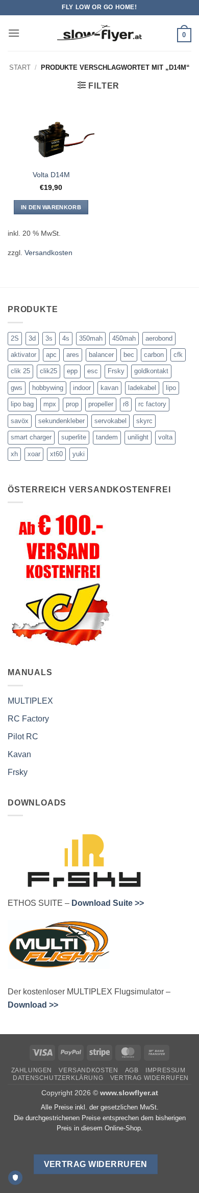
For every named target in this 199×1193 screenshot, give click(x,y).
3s (49, 338)
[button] (14, 32)
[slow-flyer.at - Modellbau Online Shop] (99, 33)
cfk (178, 354)
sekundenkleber (61, 421)
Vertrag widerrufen (149, 1077)
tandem (107, 437)
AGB (132, 1070)
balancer (101, 354)
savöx (20, 421)
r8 (126, 404)
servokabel (110, 421)
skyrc (144, 421)
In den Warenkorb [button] (51, 207)
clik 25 (20, 371)
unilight (138, 437)
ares (72, 354)
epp (72, 371)
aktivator (23, 354)
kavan (109, 388)
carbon (154, 354)
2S (15, 338)
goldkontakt (151, 371)
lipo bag (22, 404)
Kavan (19, 754)
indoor (82, 388)
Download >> (33, 1005)
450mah (124, 338)
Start (20, 67)
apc (51, 354)
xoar (34, 454)
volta (165, 437)
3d (32, 338)
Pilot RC (23, 736)
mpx (49, 404)
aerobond (158, 338)
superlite (73, 437)
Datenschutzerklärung (58, 1077)
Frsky (116, 371)
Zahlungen (32, 1070)
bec (128, 354)
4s (65, 338)
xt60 (56, 454)
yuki (78, 454)
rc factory (152, 404)
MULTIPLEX (30, 701)
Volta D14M (51, 175)
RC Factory (28, 718)
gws (16, 388)
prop (72, 404)
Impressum (165, 1070)
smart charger (31, 437)
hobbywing (47, 388)
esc (92, 371)
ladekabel (142, 388)
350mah (91, 338)
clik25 (48, 371)
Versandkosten (48, 252)
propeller (100, 404)
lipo (171, 388)
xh (14, 454)
